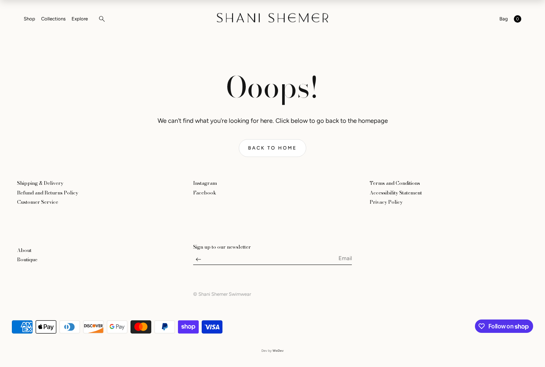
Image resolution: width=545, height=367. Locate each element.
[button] (100, 19)
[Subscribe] (198, 261)
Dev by (272, 350)
